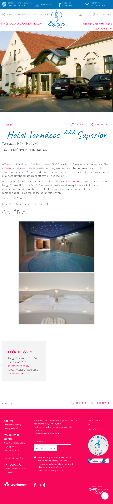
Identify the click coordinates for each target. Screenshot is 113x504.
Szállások (105, 24)
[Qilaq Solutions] (99, 493)
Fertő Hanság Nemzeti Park (21, 168)
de (87, 14)
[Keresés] (47, 14)
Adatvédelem (95, 429)
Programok (90, 24)
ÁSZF (90, 425)
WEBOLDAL (14, 373)
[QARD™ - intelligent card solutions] (93, 489)
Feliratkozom (44, 448)
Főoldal (37, 14)
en (84, 14)
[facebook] (37, 485)
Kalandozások (18, 23)
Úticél (4, 23)
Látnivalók (35, 23)
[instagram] (44, 485)
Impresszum (94, 420)
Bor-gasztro (103, 28)
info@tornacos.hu (19, 366)
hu (80, 14)
